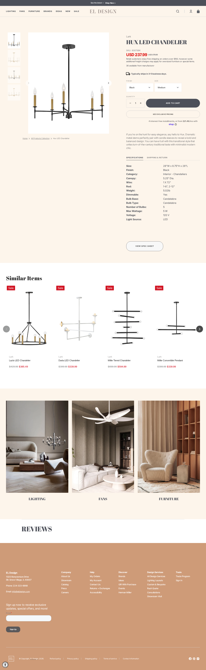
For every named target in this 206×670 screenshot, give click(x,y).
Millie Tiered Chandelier (119, 360)
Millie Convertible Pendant (170, 360)
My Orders (95, 576)
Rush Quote (152, 588)
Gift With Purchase (127, 584)
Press (64, 588)
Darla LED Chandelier (69, 360)
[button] (177, 11)
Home (25, 138)
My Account (95, 580)
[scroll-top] (199, 654)
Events (122, 588)
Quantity (130, 96)
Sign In (179, 580)
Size (156, 81)
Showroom (66, 580)
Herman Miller (125, 592)
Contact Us (95, 584)
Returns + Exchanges (100, 588)
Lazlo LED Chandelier (19, 360)
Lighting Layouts (155, 580)
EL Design (34, 658)
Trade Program (183, 576)
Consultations (153, 592)
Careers (65, 592)
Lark (11, 357)
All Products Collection (40, 138)
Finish (129, 81)
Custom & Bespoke (156, 584)
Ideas (121, 580)
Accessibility (96, 592)
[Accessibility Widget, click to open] (5, 665)
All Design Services (156, 576)
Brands (122, 576)
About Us (65, 576)
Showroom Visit (154, 596)
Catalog (64, 584)
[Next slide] (109, 83)
